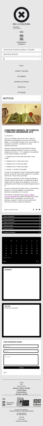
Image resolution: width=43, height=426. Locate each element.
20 (21, 251)
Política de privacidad (21, 421)
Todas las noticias (8, 225)
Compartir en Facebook (33, 209)
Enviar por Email (39, 209)
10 (6, 248)
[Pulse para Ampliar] (21, 114)
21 (26, 251)
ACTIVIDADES (21, 76)
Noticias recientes (8, 228)
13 (21, 248)
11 (11, 248)
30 (37, 253)
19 (16, 251)
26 (16, 253)
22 (31, 251)
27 (21, 253)
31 (6, 255)
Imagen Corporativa (9, 222)
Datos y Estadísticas (9, 216)
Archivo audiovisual (9, 219)
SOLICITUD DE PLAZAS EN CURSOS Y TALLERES (19, 49)
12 (16, 248)
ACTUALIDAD (21, 92)
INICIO (22, 66)
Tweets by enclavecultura (11, 308)
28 (26, 253)
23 (37, 251)
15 (31, 248)
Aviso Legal (21, 419)
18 (11, 251)
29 (31, 253)
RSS (21, 384)
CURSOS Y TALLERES (21, 71)
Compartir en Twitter (36, 209)
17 (6, 251)
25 (11, 253)
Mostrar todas (7, 257)
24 (6, 253)
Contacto (21, 417)
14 (26, 248)
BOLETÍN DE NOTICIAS (11, 54)
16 (37, 248)
